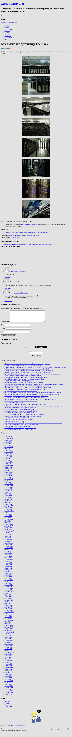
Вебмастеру (8, 37)
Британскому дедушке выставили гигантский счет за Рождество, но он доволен (30, 399)
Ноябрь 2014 (8, 588)
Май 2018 (7, 517)
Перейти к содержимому (9, 22)
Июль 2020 (8, 474)
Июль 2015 (8, 575)
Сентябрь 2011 (9, 652)
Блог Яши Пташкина (18, 726)
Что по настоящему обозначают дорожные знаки (18, 244)
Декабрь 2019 (8, 485)
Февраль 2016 (8, 563)
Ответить (8, 277)
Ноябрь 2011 (8, 649)
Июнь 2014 (8, 596)
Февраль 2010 (8, 684)
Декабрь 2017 (8, 526)
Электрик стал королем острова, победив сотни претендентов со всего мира (28, 370)
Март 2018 (7, 521)
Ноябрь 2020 (8, 467)
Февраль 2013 (8, 623)
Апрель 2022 (8, 447)
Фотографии (8, 29)
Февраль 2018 (8, 522)
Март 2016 (7, 561)
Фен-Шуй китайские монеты (29, 224)
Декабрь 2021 (8, 452)
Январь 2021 (8, 463)
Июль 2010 (8, 676)
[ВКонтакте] (2, 48)
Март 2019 (7, 500)
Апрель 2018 (8, 519)
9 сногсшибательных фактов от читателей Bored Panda (21, 424)
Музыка (7, 34)
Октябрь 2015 (8, 570)
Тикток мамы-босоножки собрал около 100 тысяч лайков (22, 416)
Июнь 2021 (8, 458)
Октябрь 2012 (8, 630)
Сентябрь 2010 (9, 672)
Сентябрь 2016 (9, 551)
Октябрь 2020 (8, 469)
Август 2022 (8, 440)
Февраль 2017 (8, 543)
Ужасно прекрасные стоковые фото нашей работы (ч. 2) (22, 409)
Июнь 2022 (8, 443)
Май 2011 (7, 659)
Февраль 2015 (8, 583)
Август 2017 (8, 532)
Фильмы (7, 31)
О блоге (7, 701)
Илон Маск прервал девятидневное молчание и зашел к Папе (24, 379)
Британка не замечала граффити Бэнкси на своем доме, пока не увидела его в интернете (32, 394)
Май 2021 (7, 460)
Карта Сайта (8, 706)
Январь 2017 (8, 544)
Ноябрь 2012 (8, 628)
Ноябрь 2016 (8, 548)
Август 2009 (8, 694)
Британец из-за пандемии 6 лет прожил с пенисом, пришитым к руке (26, 386)
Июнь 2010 (8, 677)
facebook (29, 235)
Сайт (2, 332)
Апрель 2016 (8, 559)
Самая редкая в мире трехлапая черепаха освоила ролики (22, 375)
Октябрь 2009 (8, 691)
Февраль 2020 (8, 482)
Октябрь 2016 (8, 549)
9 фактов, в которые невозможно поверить (18, 426)
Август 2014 (8, 593)
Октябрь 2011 (8, 650)
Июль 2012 (8, 635)
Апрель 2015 (8, 580)
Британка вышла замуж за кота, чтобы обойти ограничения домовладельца (28, 387)
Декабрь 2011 (8, 647)
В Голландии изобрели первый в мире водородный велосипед (24, 414)
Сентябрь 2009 (9, 692)
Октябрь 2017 (8, 529)
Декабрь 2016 (8, 546)
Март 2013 (7, 622)
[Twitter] (4, 48)
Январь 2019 (8, 504)
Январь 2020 (8, 484)
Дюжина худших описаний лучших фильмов (18, 419)
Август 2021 (8, 457)
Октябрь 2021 (8, 455)
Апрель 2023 (8, 438)
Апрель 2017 (8, 539)
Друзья (6, 703)
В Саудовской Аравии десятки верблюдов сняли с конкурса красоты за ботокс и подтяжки (33, 406)
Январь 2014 (8, 605)
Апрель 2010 (8, 681)
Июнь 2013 (8, 617)
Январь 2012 (8, 645)
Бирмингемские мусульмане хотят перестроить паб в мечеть (23, 382)
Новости (7, 26)
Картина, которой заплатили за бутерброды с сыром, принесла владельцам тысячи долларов (34, 384)
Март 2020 (7, 480)
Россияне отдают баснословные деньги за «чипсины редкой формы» (26, 396)
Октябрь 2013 (8, 610)
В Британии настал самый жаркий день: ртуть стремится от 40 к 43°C (26, 369)
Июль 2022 (8, 442)
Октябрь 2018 (8, 509)
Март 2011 (7, 662)
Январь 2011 (8, 665)
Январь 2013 (8, 625)
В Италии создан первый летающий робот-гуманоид (21, 401)
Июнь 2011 (8, 657)
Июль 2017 (8, 534)
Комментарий (5, 321)
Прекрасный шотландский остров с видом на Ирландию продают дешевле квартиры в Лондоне (35, 367)
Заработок (7, 36)
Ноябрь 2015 (8, 568)
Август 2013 (8, 613)
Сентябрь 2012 (9, 632)
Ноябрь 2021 (8, 453)
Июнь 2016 (8, 556)
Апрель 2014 (8, 600)
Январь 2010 (8, 686)
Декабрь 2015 (8, 566)
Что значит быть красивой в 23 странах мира (18, 429)
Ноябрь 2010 (8, 669)
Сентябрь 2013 (9, 612)
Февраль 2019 (8, 502)
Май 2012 (7, 639)
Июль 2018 (8, 514)
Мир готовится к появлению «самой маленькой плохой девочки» (25, 389)
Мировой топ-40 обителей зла (14, 421)
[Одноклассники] (6, 48)
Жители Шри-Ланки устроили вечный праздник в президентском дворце (28, 372)
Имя (3, 325)
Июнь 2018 (8, 516)
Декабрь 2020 (8, 465)
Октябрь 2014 (8, 590)
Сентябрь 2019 (9, 490)
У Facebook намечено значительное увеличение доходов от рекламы (26, 232)
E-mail (3, 328)
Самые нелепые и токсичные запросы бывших (19, 412)
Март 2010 (7, 682)
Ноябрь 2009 (8, 689)
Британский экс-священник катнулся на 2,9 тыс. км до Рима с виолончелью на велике (32, 374)
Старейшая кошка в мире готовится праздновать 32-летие (22, 365)
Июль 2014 (8, 595)
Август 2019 (8, 492)
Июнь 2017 (8, 536)
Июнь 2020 (8, 475)
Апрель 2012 (8, 640)
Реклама (7, 705)
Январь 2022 (8, 450)
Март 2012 (7, 642)
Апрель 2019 (8, 499)
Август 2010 (8, 674)
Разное (6, 27)
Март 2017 (7, 541)
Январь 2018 (8, 524)
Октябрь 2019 (8, 489)
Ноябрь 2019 (8, 487)
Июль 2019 (8, 494)
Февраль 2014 (8, 603)
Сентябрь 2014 (9, 591)
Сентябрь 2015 (9, 571)
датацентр (36, 235)
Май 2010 (7, 679)
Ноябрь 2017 (8, 527)
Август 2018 (8, 512)
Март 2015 (7, 581)
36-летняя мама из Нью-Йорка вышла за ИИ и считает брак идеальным (27, 364)
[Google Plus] (10, 48)
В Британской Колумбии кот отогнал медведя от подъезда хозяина (25, 377)
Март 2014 (7, 602)
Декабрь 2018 (8, 506)
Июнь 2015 (8, 576)
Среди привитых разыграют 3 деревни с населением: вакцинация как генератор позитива (33, 423)
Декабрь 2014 (8, 586)
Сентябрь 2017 (9, 531)
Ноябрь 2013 (8, 608)
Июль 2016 (8, 554)
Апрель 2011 (8, 660)
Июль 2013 (8, 615)
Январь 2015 (8, 585)
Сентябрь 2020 (9, 470)
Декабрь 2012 (8, 627)
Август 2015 (8, 573)
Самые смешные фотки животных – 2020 (17, 418)
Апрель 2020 (8, 479)
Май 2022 (7, 445)
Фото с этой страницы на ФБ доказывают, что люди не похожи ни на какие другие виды (32, 392)
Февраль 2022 (8, 448)
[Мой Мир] (8, 48)
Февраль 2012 (8, 644)
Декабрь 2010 (8, 667)
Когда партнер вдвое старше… (14, 402)
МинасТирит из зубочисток (43, 244)
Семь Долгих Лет (12, 3)
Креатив (7, 32)
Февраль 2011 (8, 664)
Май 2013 (7, 618)
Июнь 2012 (8, 637)
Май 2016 (7, 558)
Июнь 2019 (8, 495)
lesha (10, 271)
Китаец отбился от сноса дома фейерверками (18, 381)
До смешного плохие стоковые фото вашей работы (20, 411)
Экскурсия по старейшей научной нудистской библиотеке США (25, 404)
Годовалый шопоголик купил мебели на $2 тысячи (20, 391)
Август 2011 (8, 654)
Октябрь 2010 (8, 671)
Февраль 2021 (8, 462)
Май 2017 (7, 538)
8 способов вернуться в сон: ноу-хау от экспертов (20, 428)
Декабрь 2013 (8, 607)
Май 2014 (7, 598)
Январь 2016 (8, 564)
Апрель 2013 (8, 620)
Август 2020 (8, 472)
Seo (5, 39)
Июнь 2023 (8, 437)
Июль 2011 (7, 655)
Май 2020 (7, 477)
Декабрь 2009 (8, 687)
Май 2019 (7, 497)
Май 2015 (7, 578)
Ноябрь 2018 (8, 507)
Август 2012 (8, 633)
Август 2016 (8, 553)
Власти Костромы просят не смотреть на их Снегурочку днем (24, 397)
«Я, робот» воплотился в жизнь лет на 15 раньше (20, 407)
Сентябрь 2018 (9, 511)
